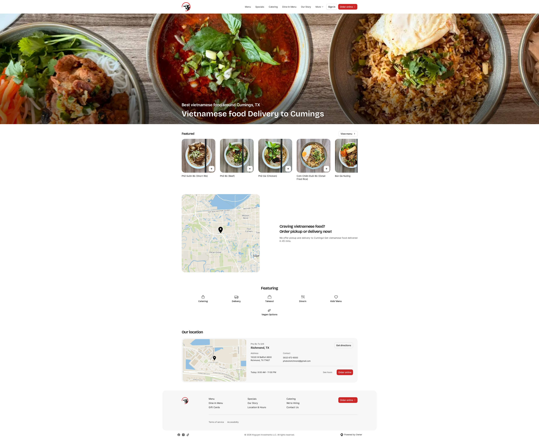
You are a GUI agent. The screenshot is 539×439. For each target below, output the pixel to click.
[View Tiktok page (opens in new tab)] (188, 434)
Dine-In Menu (289, 6)
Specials (259, 6)
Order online (344, 372)
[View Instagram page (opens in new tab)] (183, 434)
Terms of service (216, 422)
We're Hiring (292, 403)
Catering (273, 6)
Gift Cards (214, 407)
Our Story (306, 6)
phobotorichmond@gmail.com (297, 361)
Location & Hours (257, 407)
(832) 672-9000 (290, 357)
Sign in (331, 6)
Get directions (343, 345)
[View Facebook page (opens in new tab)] (179, 434)
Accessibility (233, 422)
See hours (327, 372)
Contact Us (292, 407)
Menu (248, 6)
